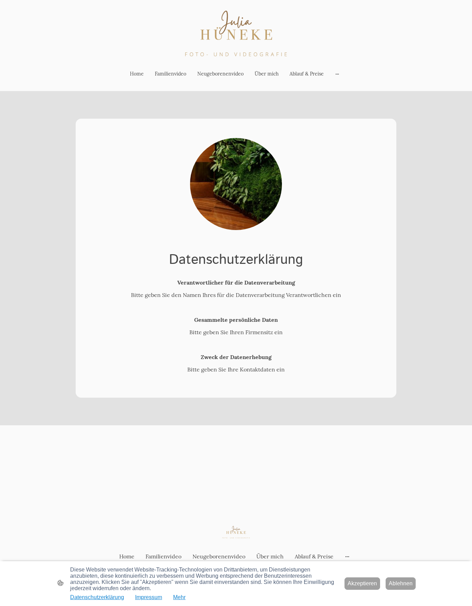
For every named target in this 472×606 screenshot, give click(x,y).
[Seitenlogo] (235, 33)
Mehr (179, 597)
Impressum (148, 597)
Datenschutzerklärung (97, 597)
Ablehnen (401, 583)
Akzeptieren (362, 583)
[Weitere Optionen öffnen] (337, 74)
